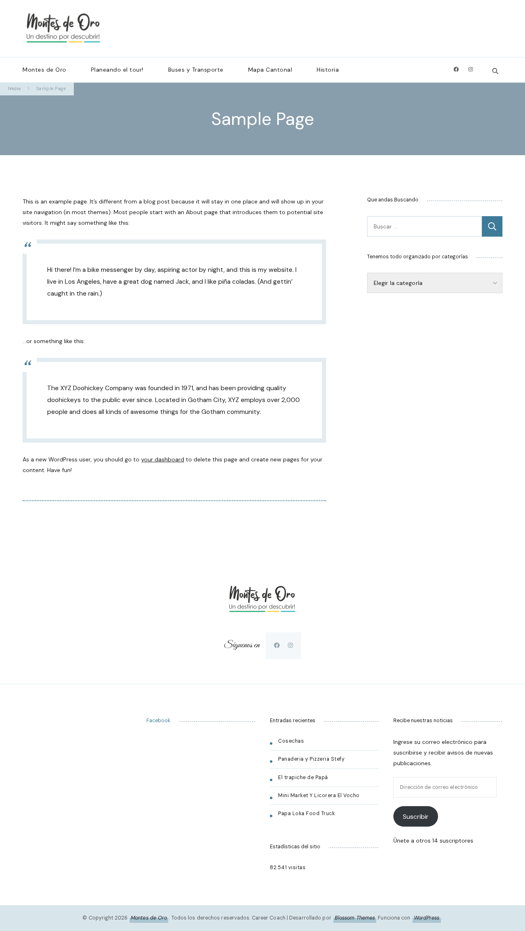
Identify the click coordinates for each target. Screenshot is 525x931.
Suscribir (416, 816)
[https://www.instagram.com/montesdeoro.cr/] (290, 645)
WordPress (427, 918)
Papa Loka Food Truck (306, 813)
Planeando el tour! (117, 69)
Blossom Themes (355, 918)
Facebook (158, 720)
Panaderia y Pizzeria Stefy (311, 759)
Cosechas (291, 741)
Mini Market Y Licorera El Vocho (319, 795)
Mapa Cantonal (270, 69)
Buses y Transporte (196, 69)
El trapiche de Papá (303, 777)
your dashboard (162, 459)
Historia (328, 69)
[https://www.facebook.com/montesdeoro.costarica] (277, 645)
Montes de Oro (44, 69)
